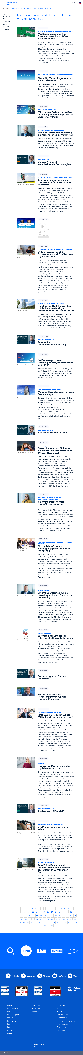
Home (9, 1005)
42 (52, 915)
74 (58, 922)
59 (60, 919)
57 (52, 919)
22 (33, 912)
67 (32, 922)
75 (61, 922)
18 (75, 909)
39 (41, 915)
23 (37, 912)
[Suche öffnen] (74, 3)
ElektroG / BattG (63, 1014)
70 (43, 922)
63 (75, 919)
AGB (59, 1008)
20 (25, 912)
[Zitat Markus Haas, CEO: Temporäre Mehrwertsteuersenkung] (45, 341)
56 (48, 919)
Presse (10, 1030)
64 (20, 922)
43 (56, 915)
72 (50, 922)
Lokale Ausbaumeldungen (8, 25)
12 (54, 909)
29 (60, 912)
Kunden (10, 1018)
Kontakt (60, 1011)
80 (45, 926)
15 (64, 909)
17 (71, 909)
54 (41, 919)
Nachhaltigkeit (13, 1014)
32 (71, 912)
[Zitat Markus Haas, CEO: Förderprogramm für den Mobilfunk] (45, 675)
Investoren (11, 1021)
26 (48, 912)
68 (35, 922)
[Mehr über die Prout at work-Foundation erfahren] (74, 991)
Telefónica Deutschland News (34, 8)
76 (65, 922)
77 (69, 922)
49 (22, 919)
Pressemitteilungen (8, 29)
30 (63, 912)
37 (33, 915)
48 (75, 915)
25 (44, 912)
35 (25, 915)
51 (29, 919)
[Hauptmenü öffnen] (3, 3)
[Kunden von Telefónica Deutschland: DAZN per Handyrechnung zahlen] (45, 836)
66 (28, 922)
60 (64, 919)
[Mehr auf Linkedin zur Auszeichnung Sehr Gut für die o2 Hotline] (38, 991)
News (9, 1033)
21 (29, 912)
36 (29, 915)
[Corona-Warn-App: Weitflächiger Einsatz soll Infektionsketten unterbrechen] (45, 646)
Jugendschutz (62, 1024)
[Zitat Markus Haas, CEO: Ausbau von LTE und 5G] (45, 809)
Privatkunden (36, 1005)
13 (57, 909)
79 (76, 922)
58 (56, 919)
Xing (75, 976)
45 (63, 915)
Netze (9, 1011)
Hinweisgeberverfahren (66, 1021)
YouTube (62, 976)
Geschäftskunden (38, 1008)
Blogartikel (6, 21)
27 (52, 912)
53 (37, 919)
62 (71, 919)
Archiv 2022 (47, 8)
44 (60, 915)
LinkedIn (15, 976)
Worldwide (35, 1011)
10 (47, 909)
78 (72, 922)
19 (21, 912)
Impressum (61, 1030)
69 (39, 922)
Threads (46, 976)
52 (33, 919)
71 (46, 922)
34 (22, 915)
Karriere (10, 1027)
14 (61, 909)
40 (45, 915)
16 (68, 909)
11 (51, 909)
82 (52, 926)
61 (67, 919)
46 (67, 915)
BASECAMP (62, 1005)
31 (67, 912)
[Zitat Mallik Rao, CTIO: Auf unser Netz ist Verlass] (45, 430)
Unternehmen (12, 1008)
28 (56, 912)
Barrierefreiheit (63, 1027)
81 (48, 926)
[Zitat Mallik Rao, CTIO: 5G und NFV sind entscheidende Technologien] (45, 161)
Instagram (31, 976)
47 (71, 915)
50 (26, 919)
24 (40, 912)
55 (44, 919)
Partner (10, 1024)
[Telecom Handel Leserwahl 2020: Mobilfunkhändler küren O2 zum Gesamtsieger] (45, 402)
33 (75, 912)
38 (37, 915)
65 (24, 922)
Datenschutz (62, 1018)
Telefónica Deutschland (18, 8)
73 (54, 922)
